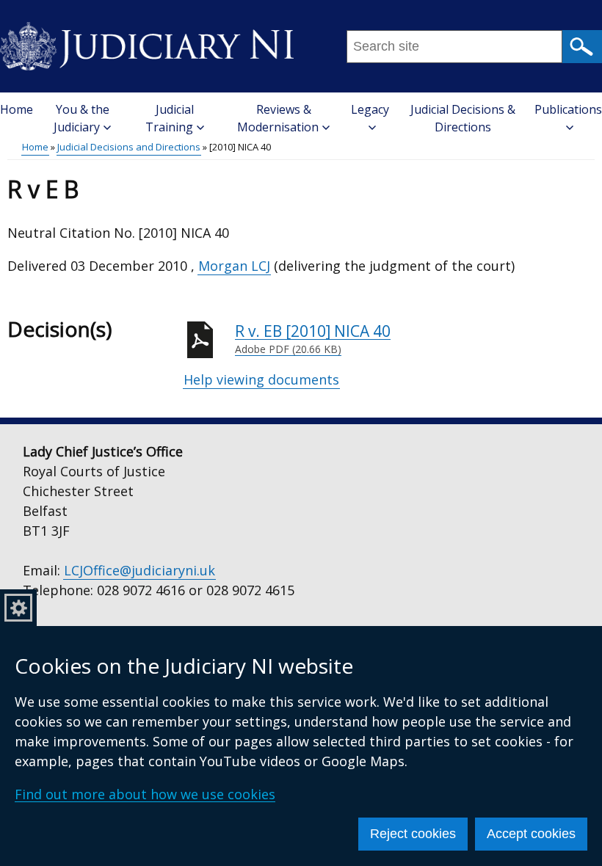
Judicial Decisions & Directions (462, 118)
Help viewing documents (261, 379)
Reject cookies (413, 833)
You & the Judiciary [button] (81, 118)
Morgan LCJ (234, 265)
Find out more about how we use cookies (145, 794)
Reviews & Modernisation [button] (278, 118)
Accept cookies (531, 833)
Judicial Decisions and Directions (128, 146)
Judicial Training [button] (169, 118)
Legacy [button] (370, 109)
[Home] (147, 41)
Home (16, 109)
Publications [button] (568, 109)
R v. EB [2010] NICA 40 (313, 338)
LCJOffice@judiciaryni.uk (139, 570)
